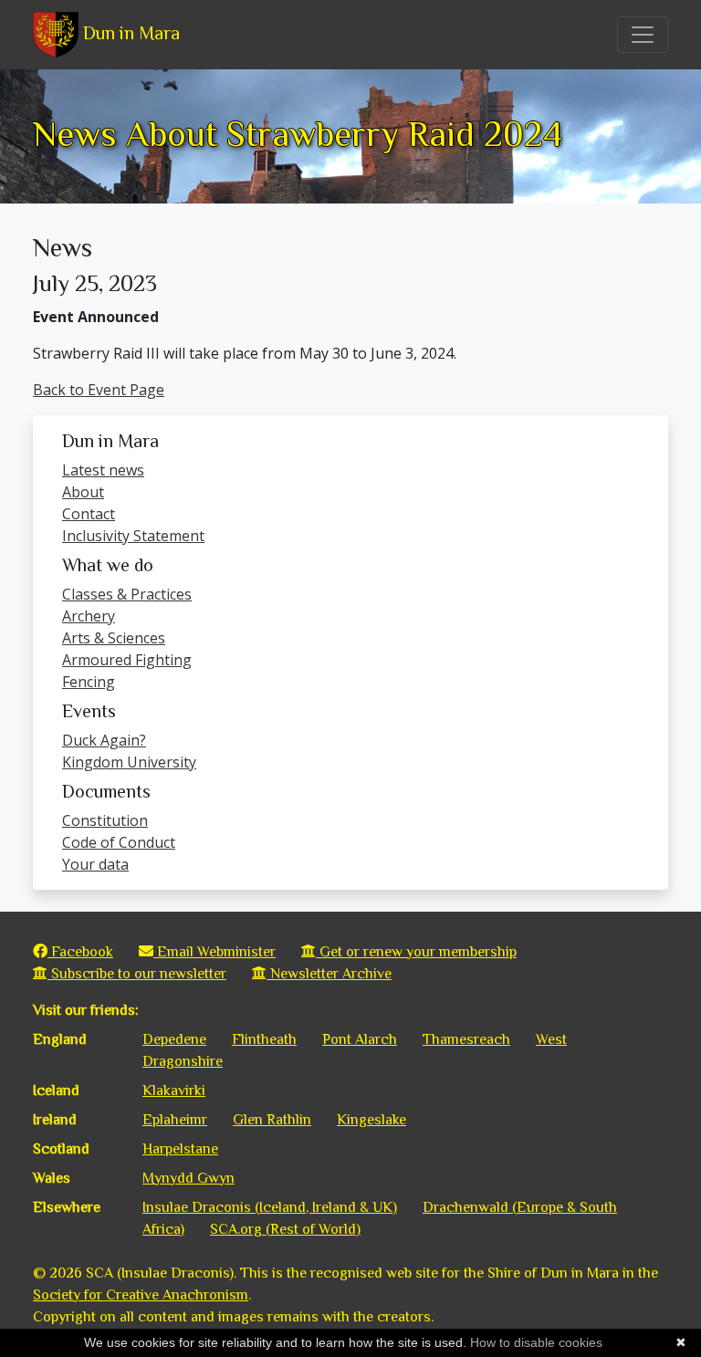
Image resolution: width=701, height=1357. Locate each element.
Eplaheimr (174, 1120)
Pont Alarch (359, 1039)
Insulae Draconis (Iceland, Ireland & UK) (269, 1207)
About (83, 492)
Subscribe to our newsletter (136, 974)
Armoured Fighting (127, 660)
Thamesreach (466, 1039)
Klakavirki (173, 1090)
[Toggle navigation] (642, 34)
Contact (88, 514)
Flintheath (264, 1039)
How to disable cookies (536, 1342)
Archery (88, 616)
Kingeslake (371, 1120)
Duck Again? (104, 740)
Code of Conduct (118, 842)
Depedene (174, 1039)
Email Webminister (214, 952)
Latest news (103, 470)
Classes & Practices (127, 594)
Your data (95, 864)
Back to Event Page (98, 390)
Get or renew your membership (416, 952)
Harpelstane (180, 1149)
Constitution (105, 820)
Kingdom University (129, 762)
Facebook (80, 952)
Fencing (88, 682)
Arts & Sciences (113, 638)
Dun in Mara (129, 33)
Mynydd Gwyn (188, 1178)
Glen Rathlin (272, 1120)
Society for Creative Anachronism (140, 1295)
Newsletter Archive (329, 974)
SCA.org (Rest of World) (285, 1229)
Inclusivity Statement (133, 536)
